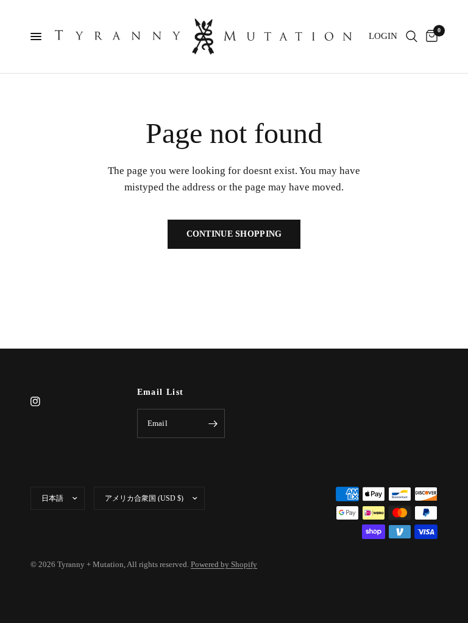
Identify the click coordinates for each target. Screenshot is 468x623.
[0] (430, 36)
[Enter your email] (212, 423)
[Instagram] (43, 401)
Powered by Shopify (224, 564)
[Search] (412, 36)
